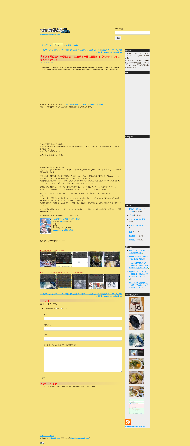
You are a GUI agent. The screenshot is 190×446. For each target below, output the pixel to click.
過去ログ (58, 45)
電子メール (48, 325)
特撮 (130, 232)
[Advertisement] (95, 14)
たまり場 (67, 45)
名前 (45, 315)
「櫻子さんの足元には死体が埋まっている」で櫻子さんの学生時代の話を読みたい (95, 277)
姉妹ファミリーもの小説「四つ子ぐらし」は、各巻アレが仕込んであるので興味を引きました (111, 277)
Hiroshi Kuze (55, 438)
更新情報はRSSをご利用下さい (136, 426)
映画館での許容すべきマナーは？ (95, 254)
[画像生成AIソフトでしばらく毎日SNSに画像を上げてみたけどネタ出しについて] (136, 352)
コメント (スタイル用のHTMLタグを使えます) (60, 345)
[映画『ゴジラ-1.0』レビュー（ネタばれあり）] (136, 304)
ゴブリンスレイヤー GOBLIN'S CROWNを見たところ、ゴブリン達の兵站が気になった (47, 255)
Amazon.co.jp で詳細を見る (63, 230)
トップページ (46, 45)
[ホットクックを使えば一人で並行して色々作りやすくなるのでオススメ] (136, 363)
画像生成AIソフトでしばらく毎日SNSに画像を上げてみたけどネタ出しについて (138, 274)
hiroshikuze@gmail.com (79, 438)
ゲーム (131, 215)
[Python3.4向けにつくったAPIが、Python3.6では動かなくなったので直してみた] (136, 407)
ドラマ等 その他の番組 (137, 219)
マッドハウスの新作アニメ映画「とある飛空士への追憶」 (84, 104)
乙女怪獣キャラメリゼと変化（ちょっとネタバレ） (80, 277)
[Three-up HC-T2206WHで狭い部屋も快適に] (136, 322)
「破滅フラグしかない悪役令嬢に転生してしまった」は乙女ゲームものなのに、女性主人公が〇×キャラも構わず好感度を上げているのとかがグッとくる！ (64, 280)
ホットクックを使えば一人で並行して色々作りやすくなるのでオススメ (138, 285)
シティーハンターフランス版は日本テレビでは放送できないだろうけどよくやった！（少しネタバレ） (64, 256)
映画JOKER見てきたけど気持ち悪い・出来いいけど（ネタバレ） (80, 254)
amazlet (62, 221)
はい (59, 308)
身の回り (132, 240)
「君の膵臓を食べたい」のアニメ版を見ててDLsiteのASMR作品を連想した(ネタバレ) (111, 255)
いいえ (64, 308)
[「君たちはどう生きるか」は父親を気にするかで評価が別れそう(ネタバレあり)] (136, 339)
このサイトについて (47, 436)
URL (45, 335)
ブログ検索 (119, 29)
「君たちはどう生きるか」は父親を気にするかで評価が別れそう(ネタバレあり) (47, 277)
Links (76, 45)
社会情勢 (132, 236)
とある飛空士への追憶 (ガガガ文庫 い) (66, 219)
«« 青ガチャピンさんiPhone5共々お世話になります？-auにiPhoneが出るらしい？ (70, 50)
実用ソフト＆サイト (136, 225)
